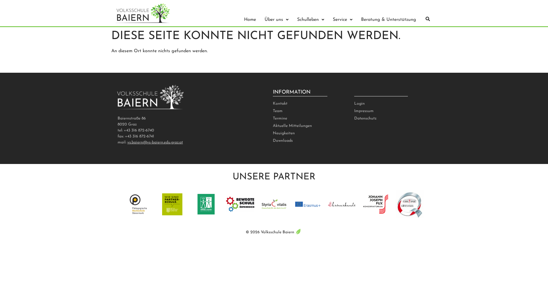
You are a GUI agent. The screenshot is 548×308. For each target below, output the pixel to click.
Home (250, 19)
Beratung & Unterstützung (388, 19)
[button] (428, 19)
